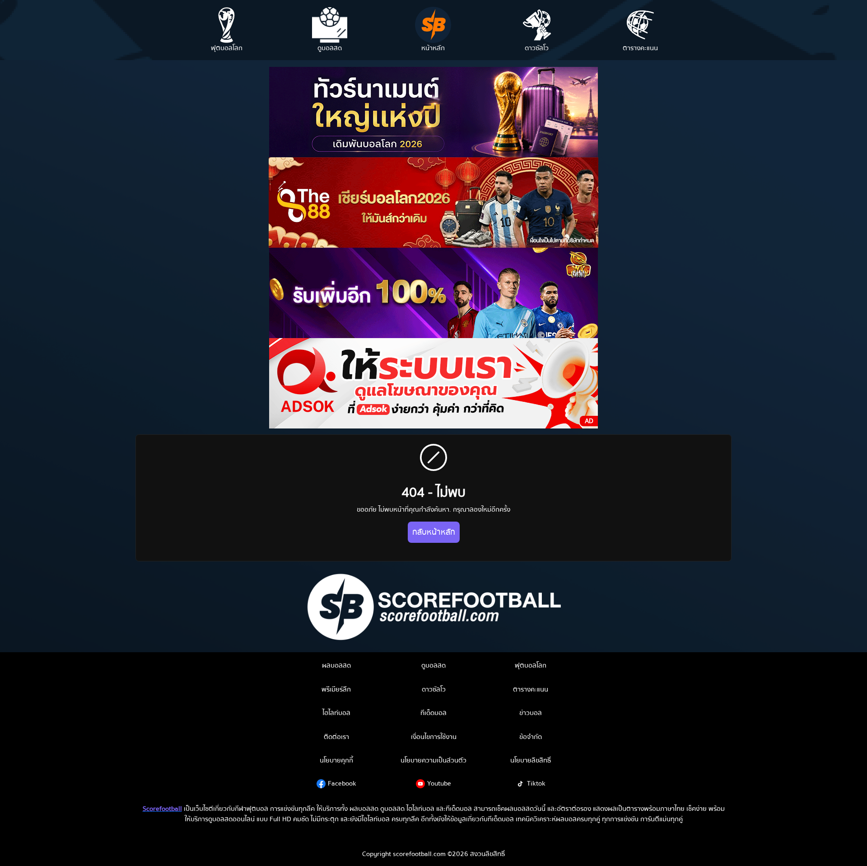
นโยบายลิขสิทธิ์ (530, 760)
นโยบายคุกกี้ (336, 760)
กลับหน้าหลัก (433, 532)
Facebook (342, 783)
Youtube (439, 783)
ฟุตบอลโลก (530, 665)
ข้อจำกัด (530, 736)
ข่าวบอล (530, 712)
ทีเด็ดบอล (433, 712)
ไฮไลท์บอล (336, 712)
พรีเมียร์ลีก (336, 689)
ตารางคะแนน (530, 689)
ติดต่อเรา (336, 736)
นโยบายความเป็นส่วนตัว (433, 760)
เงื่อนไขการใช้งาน (434, 736)
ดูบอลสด (433, 665)
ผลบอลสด (336, 665)
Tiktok (536, 783)
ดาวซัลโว (434, 689)
